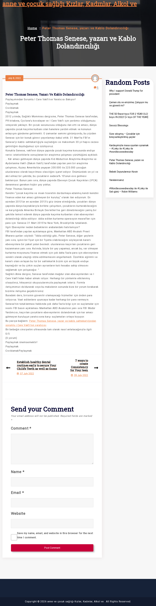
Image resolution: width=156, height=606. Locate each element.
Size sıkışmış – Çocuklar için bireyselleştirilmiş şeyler (124, 135)
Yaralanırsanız (116, 180)
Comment (21, 428)
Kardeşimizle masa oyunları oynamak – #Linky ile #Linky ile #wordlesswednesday (129, 148)
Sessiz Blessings (118, 125)
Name (17, 472)
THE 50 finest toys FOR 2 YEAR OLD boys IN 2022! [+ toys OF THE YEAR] (128, 115)
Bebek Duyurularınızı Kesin (123, 171)
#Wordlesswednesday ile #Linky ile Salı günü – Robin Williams (128, 190)
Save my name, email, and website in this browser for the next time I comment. (55, 535)
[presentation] (8, 368)
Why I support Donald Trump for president (126, 92)
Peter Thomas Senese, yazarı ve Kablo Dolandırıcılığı (126, 162)
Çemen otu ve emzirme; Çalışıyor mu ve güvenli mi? (128, 104)
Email (17, 493)
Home (32, 28)
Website (18, 513)
